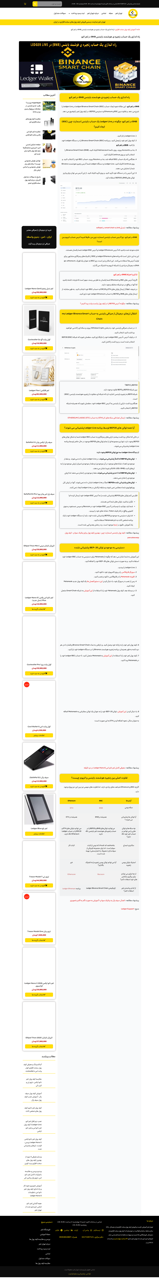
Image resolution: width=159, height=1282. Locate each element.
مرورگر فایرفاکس (128, 572)
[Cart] (25, 4)
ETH (71, 808)
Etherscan (71, 874)
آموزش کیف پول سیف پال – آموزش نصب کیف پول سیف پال (33, 1097)
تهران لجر (118, 13)
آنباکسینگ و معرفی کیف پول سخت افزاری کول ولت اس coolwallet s (32, 1068)
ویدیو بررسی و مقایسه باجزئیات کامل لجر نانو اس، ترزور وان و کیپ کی (33, 1174)
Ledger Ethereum (69, 888)
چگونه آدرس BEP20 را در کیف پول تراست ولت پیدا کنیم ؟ (102, 303)
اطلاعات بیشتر (39, 735)
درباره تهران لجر (93, 13)
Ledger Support (127, 909)
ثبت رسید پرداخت (78, 13)
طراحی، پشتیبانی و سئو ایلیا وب (79, 1274)
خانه (138, 29)
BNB (101, 808)
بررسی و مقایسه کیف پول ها (39, 1239)
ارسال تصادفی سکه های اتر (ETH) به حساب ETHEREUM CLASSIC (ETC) (96, 418)
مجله (111, 13)
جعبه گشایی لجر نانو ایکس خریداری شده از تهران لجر (33, 1206)
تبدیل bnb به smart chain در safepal (110, 227)
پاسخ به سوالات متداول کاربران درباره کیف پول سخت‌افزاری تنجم (32, 180)
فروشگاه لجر (45, 1229)
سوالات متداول (60, 13)
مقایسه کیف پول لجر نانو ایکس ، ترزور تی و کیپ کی (34, 1082)
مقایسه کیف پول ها (43, 1263)
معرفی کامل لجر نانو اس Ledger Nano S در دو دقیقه (104, 768)
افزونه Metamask (128, 576)
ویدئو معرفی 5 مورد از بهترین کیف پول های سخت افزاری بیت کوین (33, 1160)
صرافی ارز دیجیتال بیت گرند (39, 244)
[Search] (35, 4)
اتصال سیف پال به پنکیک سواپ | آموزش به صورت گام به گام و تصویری (97, 900)
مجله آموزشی (45, 1234)
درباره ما (150, 1221)
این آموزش (88, 590)
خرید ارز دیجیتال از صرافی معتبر (39, 230)
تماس (103, 13)
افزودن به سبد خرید (37, 297)
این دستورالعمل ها (95, 581)
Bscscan (100, 874)
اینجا (115, 525)
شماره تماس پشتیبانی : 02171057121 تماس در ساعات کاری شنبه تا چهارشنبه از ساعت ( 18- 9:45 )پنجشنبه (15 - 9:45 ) (106, 3)
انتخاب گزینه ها (38, 609)
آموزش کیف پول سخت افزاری (125, 29)
